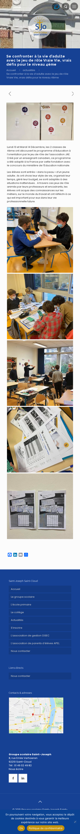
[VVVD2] (40, 373)
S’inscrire (16, 628)
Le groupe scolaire (23, 597)
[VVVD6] (40, 240)
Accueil (11, 70)
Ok (21, 828)
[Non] (75, 822)
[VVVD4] (40, 439)
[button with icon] (13, 778)
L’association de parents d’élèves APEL (35, 643)
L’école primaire (21, 604)
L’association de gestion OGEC (30, 635)
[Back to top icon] (40, 802)
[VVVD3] (40, 306)
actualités (29, 70)
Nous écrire (16, 769)
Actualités (17, 620)
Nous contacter (20, 651)
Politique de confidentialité (46, 828)
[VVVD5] (40, 506)
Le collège (17, 612)
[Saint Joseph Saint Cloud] (40, 27)
